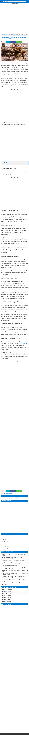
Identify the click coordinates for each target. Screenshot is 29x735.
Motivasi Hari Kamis (7, 597)
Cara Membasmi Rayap (8, 493)
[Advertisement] (14, 18)
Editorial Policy (5, 547)
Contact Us (4, 543)
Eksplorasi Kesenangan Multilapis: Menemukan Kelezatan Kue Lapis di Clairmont (13, 564)
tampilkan (11, 162)
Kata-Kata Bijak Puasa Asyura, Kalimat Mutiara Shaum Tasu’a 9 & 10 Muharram (13, 577)
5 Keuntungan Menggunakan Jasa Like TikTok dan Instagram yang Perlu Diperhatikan (14, 580)
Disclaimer (4, 545)
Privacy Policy (5, 541)
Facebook (13, 41)
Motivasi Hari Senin (6, 591)
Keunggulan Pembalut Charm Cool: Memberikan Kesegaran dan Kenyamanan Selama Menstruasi (14, 561)
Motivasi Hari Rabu (6, 595)
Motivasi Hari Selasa (7, 593)
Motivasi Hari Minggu (7, 589)
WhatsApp (19, 41)
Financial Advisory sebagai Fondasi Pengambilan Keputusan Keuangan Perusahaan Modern (13, 558)
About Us (4, 539)
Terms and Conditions (7, 548)
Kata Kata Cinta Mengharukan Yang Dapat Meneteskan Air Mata (12, 583)
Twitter (8, 41)
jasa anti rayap (23, 343)
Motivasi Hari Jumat (6, 599)
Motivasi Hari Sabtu (6, 601)
